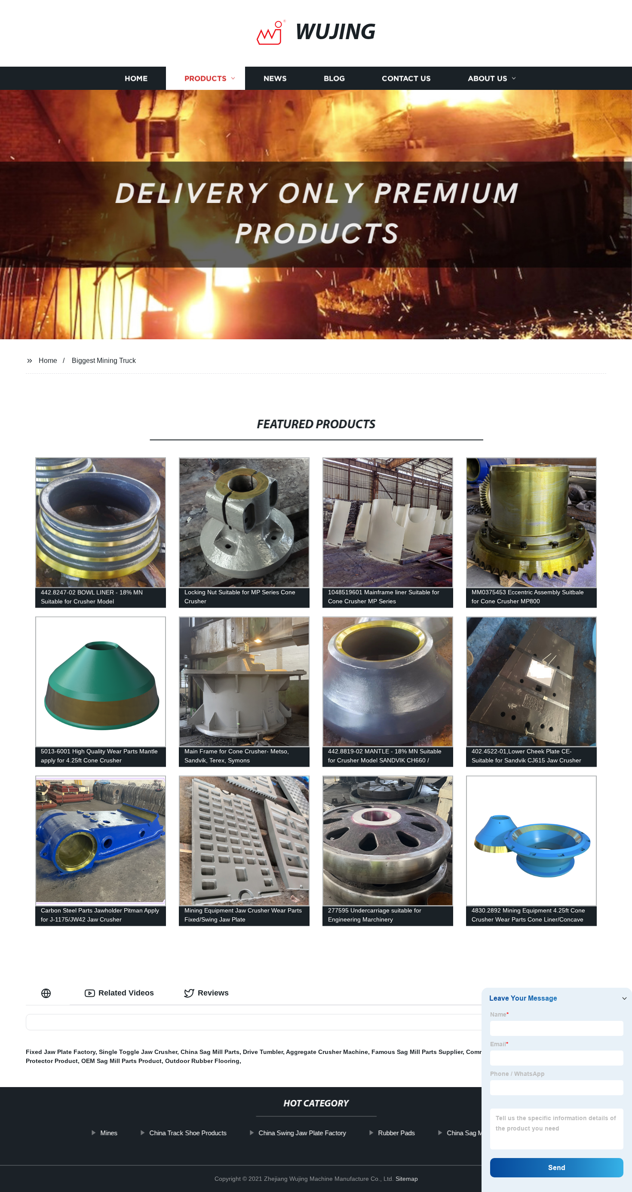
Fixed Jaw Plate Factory (60, 1051)
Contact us (406, 78)
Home (136, 78)
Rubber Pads (396, 1133)
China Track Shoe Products (188, 1133)
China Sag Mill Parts (210, 1051)
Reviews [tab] (213, 993)
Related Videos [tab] (126, 993)
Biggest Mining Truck (104, 360)
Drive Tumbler (263, 1051)
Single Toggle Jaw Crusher (138, 1051)
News (275, 78)
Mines (108, 1133)
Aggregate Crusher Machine (327, 1051)
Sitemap (407, 1178)
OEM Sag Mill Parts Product (121, 1060)
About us (487, 78)
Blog (334, 78)
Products (205, 78)
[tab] (48, 993)
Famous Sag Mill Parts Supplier (417, 1051)
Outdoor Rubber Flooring (202, 1060)
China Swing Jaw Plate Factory (302, 1133)
